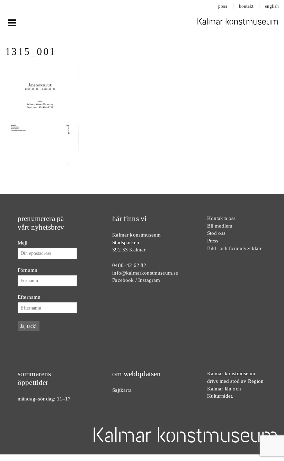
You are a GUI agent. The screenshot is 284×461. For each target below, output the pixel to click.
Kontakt (246, 6)
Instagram (149, 280)
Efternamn (29, 297)
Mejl (23, 243)
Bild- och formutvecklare (235, 248)
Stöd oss (216, 233)
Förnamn (27, 270)
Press (223, 6)
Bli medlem (220, 226)
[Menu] (12, 23)
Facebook (123, 280)
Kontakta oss (221, 218)
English (272, 6)
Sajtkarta (121, 390)
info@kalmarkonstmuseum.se (145, 273)
